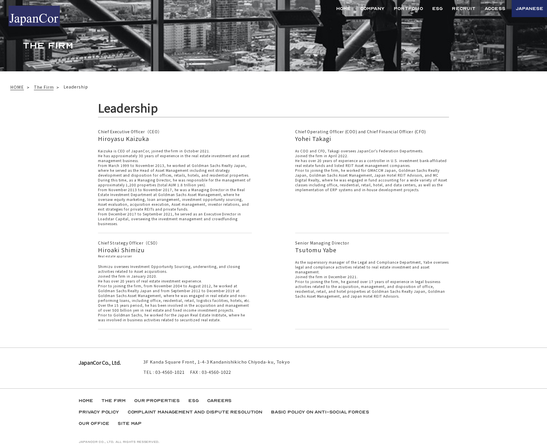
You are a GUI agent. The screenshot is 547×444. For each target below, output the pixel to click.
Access (495, 8)
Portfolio (408, 8)
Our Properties (157, 400)
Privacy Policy (99, 412)
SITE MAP (130, 423)
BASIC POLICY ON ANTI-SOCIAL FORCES (320, 412)
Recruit (463, 8)
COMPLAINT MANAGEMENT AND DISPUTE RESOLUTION (195, 412)
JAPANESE (530, 8)
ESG (437, 8)
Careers (219, 400)
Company (372, 8)
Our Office (94, 423)
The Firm (113, 400)
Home (343, 8)
